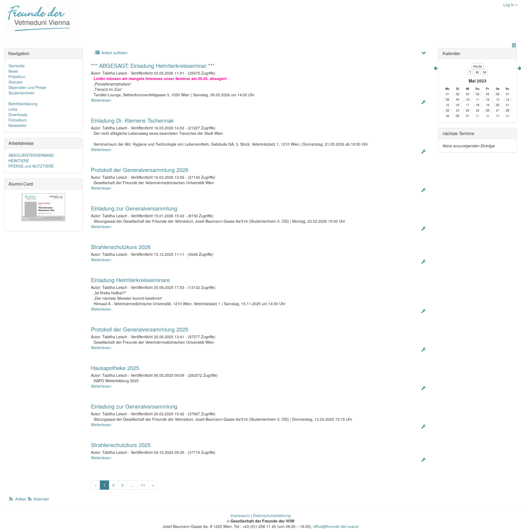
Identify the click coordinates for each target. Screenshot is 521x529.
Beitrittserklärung (22, 103)
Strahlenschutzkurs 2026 (121, 247)
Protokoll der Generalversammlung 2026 (139, 170)
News (13, 71)
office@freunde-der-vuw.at (335, 526)
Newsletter (17, 125)
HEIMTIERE (18, 160)
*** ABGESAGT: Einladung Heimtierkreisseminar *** (153, 65)
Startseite (16, 65)
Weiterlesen (101, 100)
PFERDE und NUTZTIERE (31, 166)
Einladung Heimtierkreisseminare (130, 280)
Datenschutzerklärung (272, 515)
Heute (477, 66)
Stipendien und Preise (27, 87)
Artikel (20, 499)
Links (12, 109)
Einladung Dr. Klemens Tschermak (132, 120)
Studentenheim (21, 92)
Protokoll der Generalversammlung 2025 (139, 329)
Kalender (41, 499)
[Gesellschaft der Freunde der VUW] (37, 18)
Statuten (15, 82)
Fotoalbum (17, 120)
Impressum (240, 515)
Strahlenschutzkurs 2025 (121, 445)
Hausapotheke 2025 (115, 368)
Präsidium (17, 76)
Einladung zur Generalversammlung (134, 208)
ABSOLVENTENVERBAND (31, 155)
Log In (509, 4)
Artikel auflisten (114, 52)
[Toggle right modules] (514, 45)
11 (143, 485)
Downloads (17, 114)
